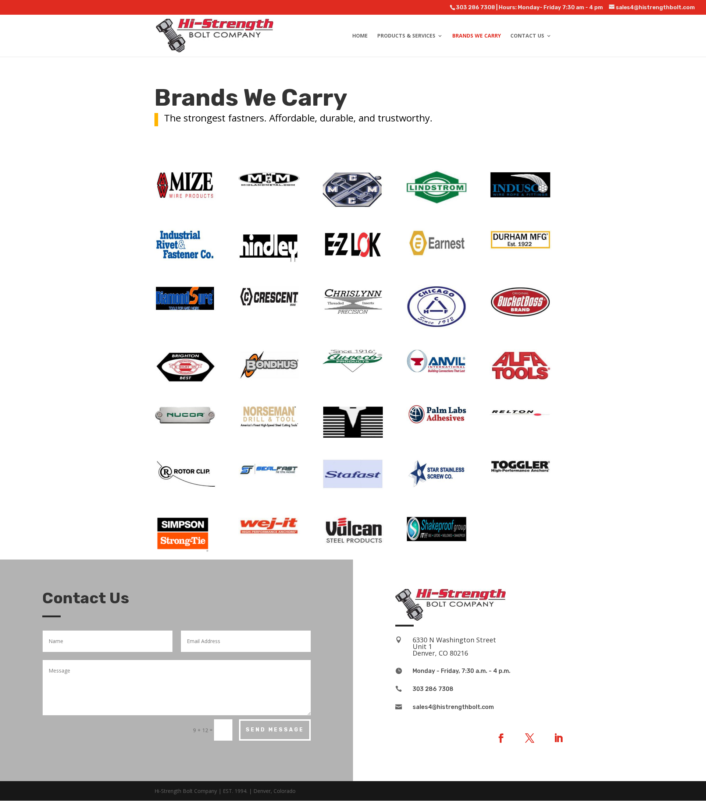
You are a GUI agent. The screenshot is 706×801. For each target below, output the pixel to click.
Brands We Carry (476, 36)
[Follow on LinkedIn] (558, 738)
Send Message (275, 730)
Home (360, 36)
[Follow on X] (529, 738)
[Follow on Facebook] (501, 738)
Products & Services (406, 36)
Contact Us (527, 36)
